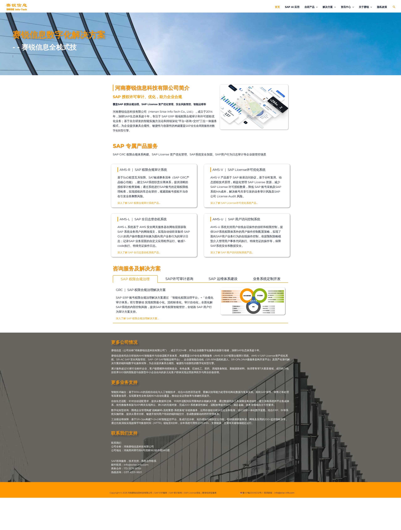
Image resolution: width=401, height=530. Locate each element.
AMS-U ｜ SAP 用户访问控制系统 (236, 219)
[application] (316, 7)
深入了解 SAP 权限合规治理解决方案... (137, 318)
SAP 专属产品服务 (135, 146)
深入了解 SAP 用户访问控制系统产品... (231, 252)
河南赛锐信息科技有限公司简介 (152, 87)
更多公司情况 (124, 342)
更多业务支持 (124, 382)
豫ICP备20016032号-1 (252, 492)
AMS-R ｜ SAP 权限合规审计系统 (143, 170)
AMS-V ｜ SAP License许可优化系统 (239, 170)
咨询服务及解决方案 (137, 268)
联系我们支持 (124, 433)
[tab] (135, 279)
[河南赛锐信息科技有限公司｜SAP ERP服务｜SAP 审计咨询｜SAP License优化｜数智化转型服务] (16, 6)
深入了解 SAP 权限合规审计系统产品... (138, 202)
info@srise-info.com (284, 492)
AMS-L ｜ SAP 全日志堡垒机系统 (143, 219)
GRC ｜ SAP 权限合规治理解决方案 (141, 290)
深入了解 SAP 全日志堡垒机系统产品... (138, 252)
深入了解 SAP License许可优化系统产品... (234, 202)
